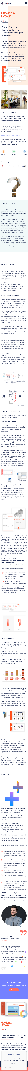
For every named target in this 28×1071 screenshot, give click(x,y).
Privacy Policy (14, 1063)
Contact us (14, 990)
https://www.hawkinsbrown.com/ (10, 136)
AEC (6, 21)
